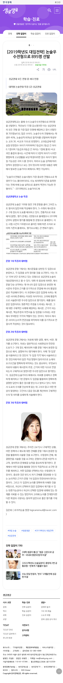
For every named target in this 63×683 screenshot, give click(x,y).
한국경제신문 (23, 667)
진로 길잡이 (50, 34)
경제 (4, 607)
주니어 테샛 (7, 638)
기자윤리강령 (17, 648)
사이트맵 (6, 651)
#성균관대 (12, 536)
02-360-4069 (35, 651)
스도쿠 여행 (45, 615)
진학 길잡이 (21, 33)
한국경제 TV (36, 667)
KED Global (25, 670)
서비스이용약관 (47, 648)
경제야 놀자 (45, 607)
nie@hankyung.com (44, 658)
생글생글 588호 (41, 65)
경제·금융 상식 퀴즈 (49, 619)
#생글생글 (26, 531)
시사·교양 (7, 602)
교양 (4, 619)
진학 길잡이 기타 (14, 545)
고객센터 (16, 651)
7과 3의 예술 (46, 611)
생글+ (43, 602)
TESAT (6, 625)
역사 (4, 611)
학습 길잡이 (36, 33)
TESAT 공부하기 (9, 634)
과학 (4, 615)
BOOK (5, 670)
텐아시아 (14, 670)
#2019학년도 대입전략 (44, 531)
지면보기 (25, 625)
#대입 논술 (12, 531)
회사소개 (6, 648)
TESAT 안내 (8, 630)
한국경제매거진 (49, 667)
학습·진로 (31, 19)
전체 (10, 33)
